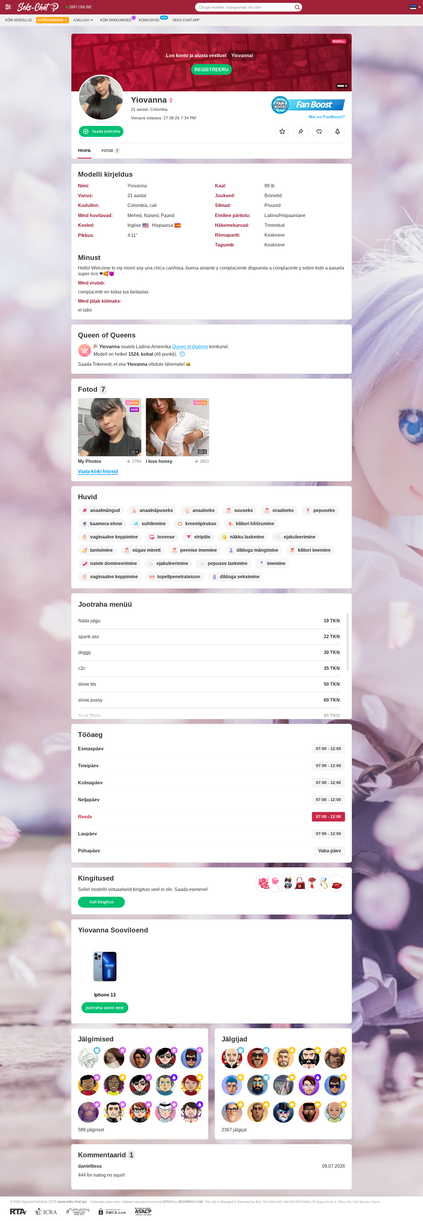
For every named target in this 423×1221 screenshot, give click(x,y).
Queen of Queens (190, 346)
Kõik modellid (18, 20)
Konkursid (149, 20)
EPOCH (168, 1201)
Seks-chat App (185, 20)
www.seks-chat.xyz (72, 1201)
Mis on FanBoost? (327, 116)
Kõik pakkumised (116, 20)
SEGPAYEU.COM (190, 1201)
